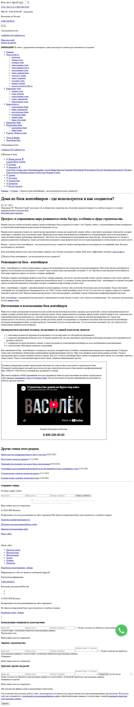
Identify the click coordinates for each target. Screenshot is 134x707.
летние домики (18, 83)
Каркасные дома (13, 88)
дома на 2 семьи (19, 75)
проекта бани (41, 378)
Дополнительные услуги (39, 170)
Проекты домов (13, 550)
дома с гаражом (18, 78)
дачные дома (17, 60)
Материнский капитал (114, 170)
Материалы (79, 170)
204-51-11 (8, 7)
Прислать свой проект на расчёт (8, 41)
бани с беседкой (19, 120)
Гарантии (69, 170)
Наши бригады (57, 170)
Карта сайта (6, 534)
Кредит (99, 170)
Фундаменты (90, 170)
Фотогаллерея (12, 555)
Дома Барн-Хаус (13, 140)
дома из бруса (118, 251)
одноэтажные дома (20, 65)
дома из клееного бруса (22, 86)
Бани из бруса (12, 104)
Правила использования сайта (14, 529)
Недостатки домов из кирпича (14, 459)
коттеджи (16, 57)
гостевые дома (18, 80)
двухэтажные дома (20, 70)
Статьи (57, 172)
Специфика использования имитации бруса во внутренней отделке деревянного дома (39, 468)
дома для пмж (18, 94)
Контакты (10, 563)
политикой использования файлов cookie (41, 696)
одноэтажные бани (20, 107)
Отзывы (49, 172)
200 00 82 (8, 21)
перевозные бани (19, 127)
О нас (8, 170)
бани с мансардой (19, 109)
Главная (9, 52)
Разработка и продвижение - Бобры (17, 567)
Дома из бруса (12, 54)
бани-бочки (17, 130)
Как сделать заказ (19, 170)
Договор (128, 170)
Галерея (9, 162)
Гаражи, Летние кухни (16, 133)
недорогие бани (19, 114)
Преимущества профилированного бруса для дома (23, 454)
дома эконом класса (20, 67)
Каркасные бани (13, 122)
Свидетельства (12, 172)
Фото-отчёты (19, 162)
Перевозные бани (14, 125)
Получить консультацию (12, 213)
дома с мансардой (19, 99)
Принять (5, 704)
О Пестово (41, 172)
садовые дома (18, 62)
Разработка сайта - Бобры (12, 612)
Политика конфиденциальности (15, 519)
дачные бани (17, 117)
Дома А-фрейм (12, 137)
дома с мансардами (20, 73)
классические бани (20, 112)
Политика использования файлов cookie (19, 524)
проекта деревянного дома (19, 378)
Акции (9, 558)
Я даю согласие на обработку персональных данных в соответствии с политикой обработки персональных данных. (64, 501)
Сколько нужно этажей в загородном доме (20, 478)
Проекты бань (12, 552)
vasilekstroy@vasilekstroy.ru (13, 35)
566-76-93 (22, 7)
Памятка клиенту (27, 172)
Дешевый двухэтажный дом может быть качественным (25, 464)
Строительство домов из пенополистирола (20, 473)
